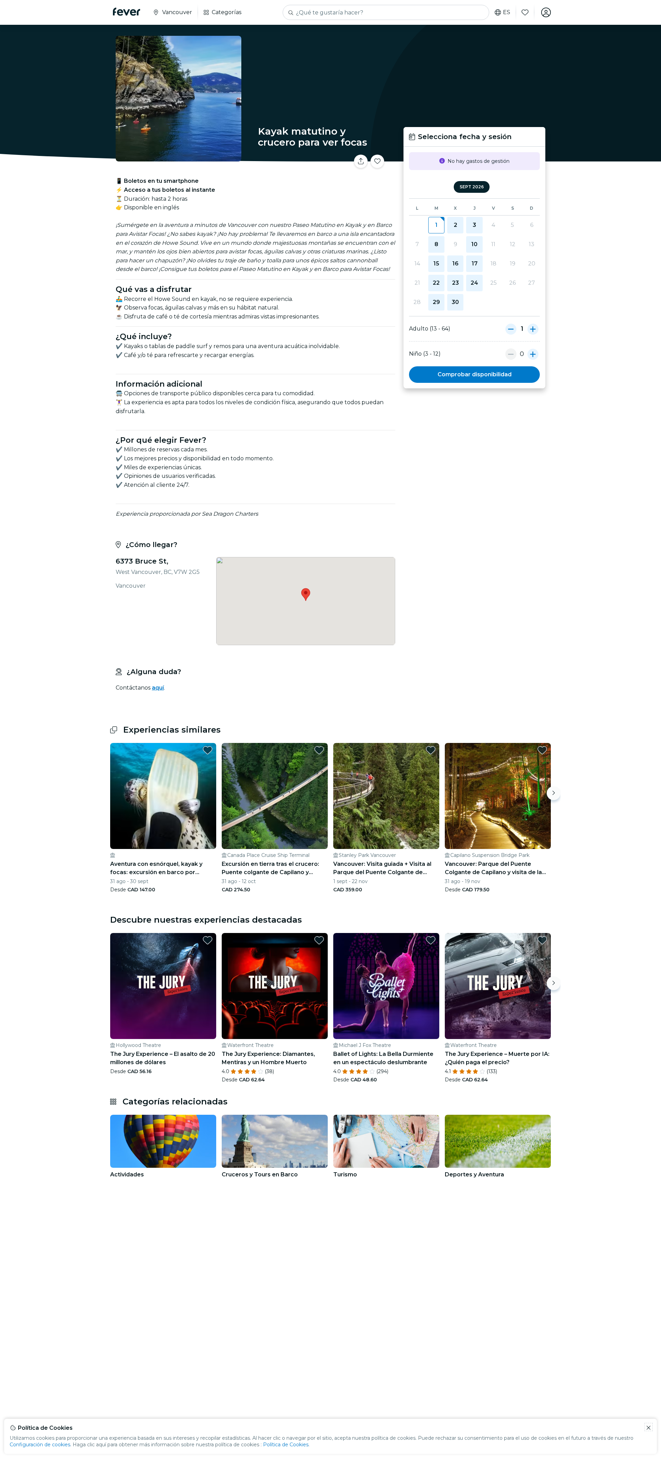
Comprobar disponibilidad (475, 374)
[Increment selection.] (532, 328)
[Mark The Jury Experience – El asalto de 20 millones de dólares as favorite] (207, 940)
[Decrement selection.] (510, 328)
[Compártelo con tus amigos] (361, 161)
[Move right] (553, 793)
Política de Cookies (285, 1444)
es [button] (506, 12)
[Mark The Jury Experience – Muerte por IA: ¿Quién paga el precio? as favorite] (542, 940)
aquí (158, 687)
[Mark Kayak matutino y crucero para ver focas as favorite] (377, 161)
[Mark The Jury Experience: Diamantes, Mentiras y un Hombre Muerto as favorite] (319, 940)
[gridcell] (436, 225)
